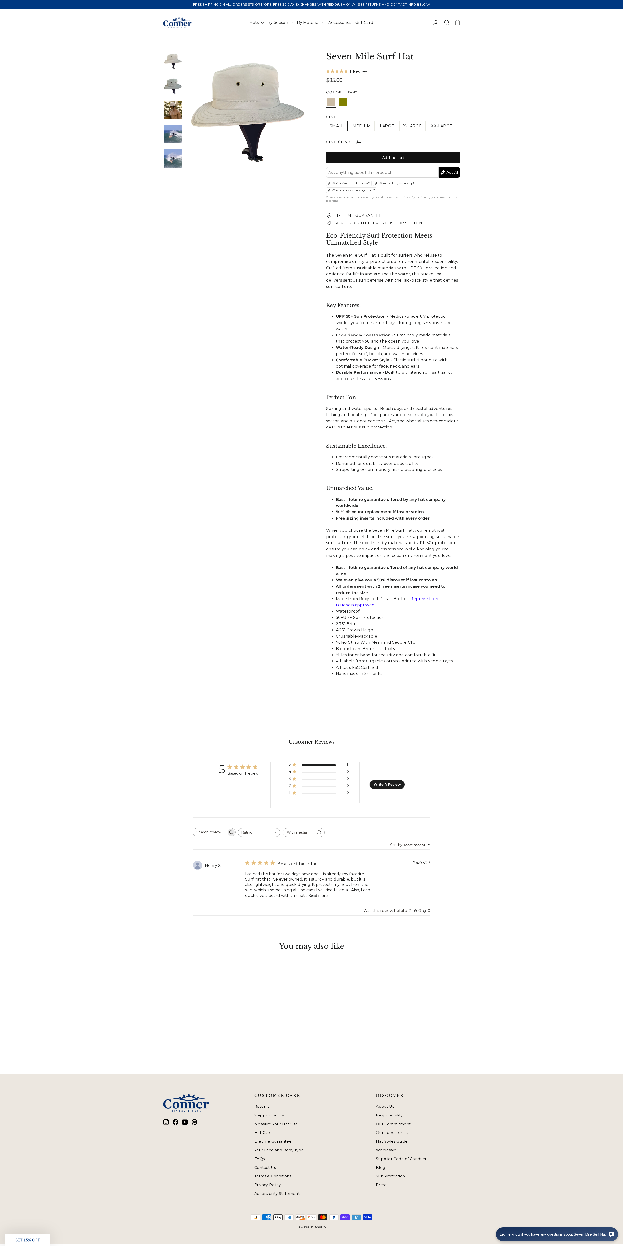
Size (331, 117)
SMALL (336, 126)
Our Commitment (393, 1124)
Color (341, 92)
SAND (331, 102)
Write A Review (387, 784)
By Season (278, 22)
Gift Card (364, 22)
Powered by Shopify (311, 1226)
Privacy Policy (267, 1185)
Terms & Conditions (272, 1176)
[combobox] (259, 832)
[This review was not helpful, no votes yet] (424, 910)
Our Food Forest (392, 1132)
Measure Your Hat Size (276, 1124)
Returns (262, 1106)
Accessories (339, 22)
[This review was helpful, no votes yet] (415, 910)
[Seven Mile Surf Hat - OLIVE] (172, 1037)
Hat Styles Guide (392, 1141)
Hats (255, 22)
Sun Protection (390, 1176)
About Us (385, 1106)
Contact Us (265, 1167)
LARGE (387, 126)
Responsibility (389, 1115)
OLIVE (343, 102)
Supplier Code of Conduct (401, 1159)
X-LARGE (412, 126)
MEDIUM (362, 126)
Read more (318, 895)
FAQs (259, 1159)
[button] (27, 1240)
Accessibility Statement (277, 1193)
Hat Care (263, 1132)
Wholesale (386, 1150)
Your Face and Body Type (279, 1150)
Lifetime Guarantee (273, 1141)
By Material (309, 22)
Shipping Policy (269, 1115)
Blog (380, 1167)
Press (381, 1185)
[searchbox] (210, 832)
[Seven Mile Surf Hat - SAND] (166, 1037)
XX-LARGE (441, 126)
